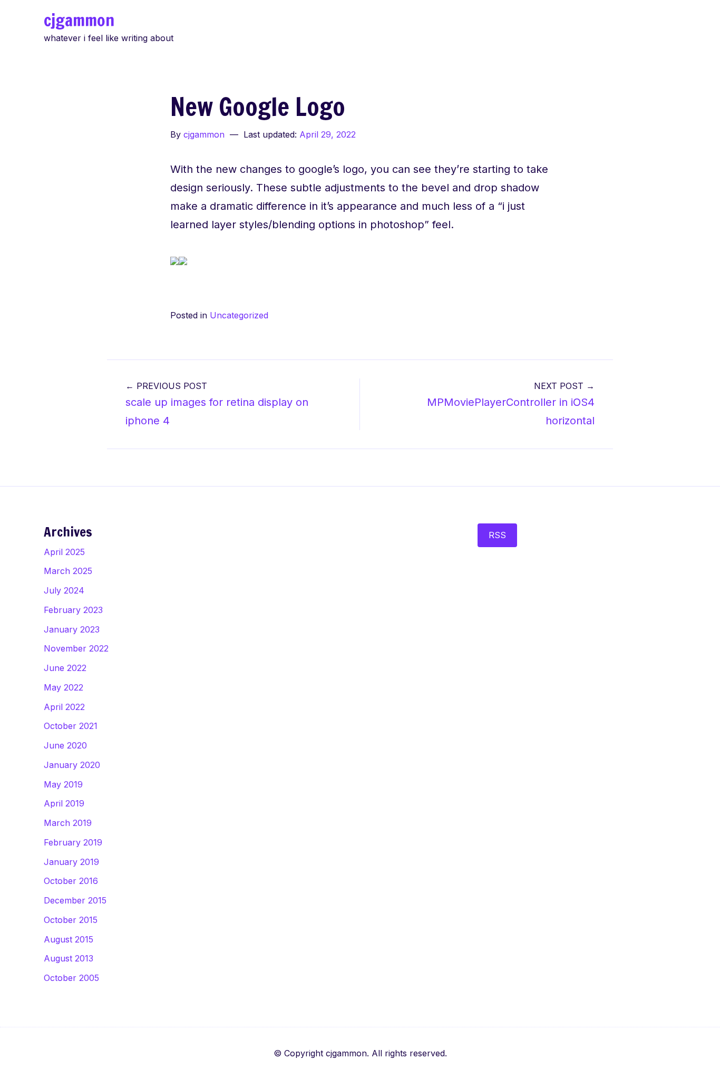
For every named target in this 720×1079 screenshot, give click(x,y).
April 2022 (64, 707)
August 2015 (68, 939)
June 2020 (65, 745)
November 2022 (76, 648)
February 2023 (73, 610)
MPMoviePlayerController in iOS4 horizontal (511, 404)
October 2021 (71, 726)
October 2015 (71, 920)
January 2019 (71, 862)
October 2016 (71, 881)
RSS (497, 535)
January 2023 (72, 629)
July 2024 (64, 590)
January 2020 (72, 765)
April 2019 (64, 803)
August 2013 (68, 958)
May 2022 (63, 687)
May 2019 (63, 784)
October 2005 (71, 978)
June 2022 (65, 668)
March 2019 (68, 823)
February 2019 (73, 842)
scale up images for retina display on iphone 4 (216, 404)
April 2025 (64, 552)
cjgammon (79, 20)
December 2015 (75, 900)
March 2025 (68, 571)
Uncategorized (239, 315)
